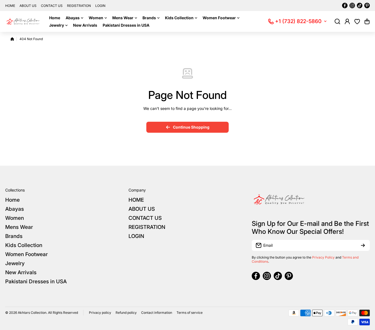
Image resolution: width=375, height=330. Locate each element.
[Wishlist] (357, 21)
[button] (367, 21)
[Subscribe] (363, 245)
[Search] (337, 21)
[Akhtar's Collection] (23, 21)
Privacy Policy (323, 257)
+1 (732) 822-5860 (298, 21)
